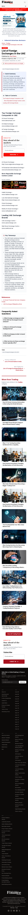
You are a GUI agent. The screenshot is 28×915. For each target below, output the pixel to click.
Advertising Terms (6, 711)
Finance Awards (18, 811)
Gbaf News (13, 56)
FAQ (3, 749)
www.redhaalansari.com (9, 211)
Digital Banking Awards (20, 809)
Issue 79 (17, 705)
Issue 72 (17, 722)
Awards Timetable (6, 737)
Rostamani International (10, 167)
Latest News (4, 702)
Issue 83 (17, 696)
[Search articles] (24, 2)
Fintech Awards (18, 777)
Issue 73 (17, 719)
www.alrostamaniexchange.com (11, 170)
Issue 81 (17, 701)
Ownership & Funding (6, 862)
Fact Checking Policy (6, 873)
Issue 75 (17, 715)
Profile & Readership (6, 698)
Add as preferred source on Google (14, 63)
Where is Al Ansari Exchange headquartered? (12, 327)
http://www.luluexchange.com (11, 200)
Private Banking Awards (7, 877)
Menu (3, 6)
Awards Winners (5, 740)
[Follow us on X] (19, 911)
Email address (5, 679)
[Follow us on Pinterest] (8, 911)
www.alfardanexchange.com (10, 131)
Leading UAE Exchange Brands (10, 103)
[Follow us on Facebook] (14, 911)
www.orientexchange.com (10, 205)
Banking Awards (18, 802)
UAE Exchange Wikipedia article (12, 304)
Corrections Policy (6, 864)
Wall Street (5, 226)
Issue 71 (17, 724)
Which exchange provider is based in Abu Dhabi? (14, 335)
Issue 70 (17, 726)
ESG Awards (18, 787)
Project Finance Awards (7, 828)
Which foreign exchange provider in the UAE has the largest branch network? (13, 320)
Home (3, 43)
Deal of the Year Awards (20, 762)
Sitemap (12, 907)
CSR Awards (18, 760)
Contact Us (4, 700)
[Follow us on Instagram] (11, 911)
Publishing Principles (6, 860)
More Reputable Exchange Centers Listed (14, 100)
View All (17, 729)
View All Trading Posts (14, 634)
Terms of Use (5, 709)
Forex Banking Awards (20, 789)
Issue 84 (17, 694)
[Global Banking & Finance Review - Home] (7, 2)
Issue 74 (17, 717)
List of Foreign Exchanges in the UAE (11, 69)
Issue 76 (17, 712)
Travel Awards (5, 853)
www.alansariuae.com (8, 120)
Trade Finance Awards (7, 843)
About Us (4, 691)
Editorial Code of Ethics (7, 866)
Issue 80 (17, 703)
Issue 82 (17, 698)
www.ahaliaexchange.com (10, 126)
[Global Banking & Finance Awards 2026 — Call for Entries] (14, 185)
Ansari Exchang (8, 118)
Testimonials (4, 744)
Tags (16, 907)
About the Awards (6, 735)
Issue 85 (17, 691)
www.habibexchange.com (9, 194)
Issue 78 (17, 708)
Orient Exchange (7, 203)
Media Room (4, 747)
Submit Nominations (6, 742)
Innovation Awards (19, 792)
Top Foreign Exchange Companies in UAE (13, 98)
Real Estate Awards (6, 826)
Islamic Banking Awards (7, 824)
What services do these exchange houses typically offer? (14, 342)
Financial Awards (5, 875)
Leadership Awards (6, 821)
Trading (8, 43)
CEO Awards (18, 753)
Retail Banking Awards (7, 884)
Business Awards (19, 743)
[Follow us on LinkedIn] (17, 911)
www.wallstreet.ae (7, 228)
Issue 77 (17, 710)
